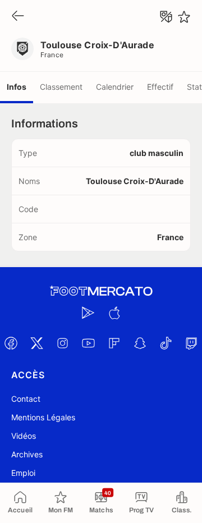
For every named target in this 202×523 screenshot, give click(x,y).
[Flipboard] (113, 342)
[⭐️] (184, 17)
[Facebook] (10, 342)
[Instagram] (62, 342)
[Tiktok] (165, 342)
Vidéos (23, 436)
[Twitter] (36, 342)
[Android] (88, 312)
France (52, 55)
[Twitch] (191, 342)
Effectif (160, 86)
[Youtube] (88, 342)
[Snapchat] (139, 342)
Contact (25, 398)
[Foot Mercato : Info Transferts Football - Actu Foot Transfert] (101, 291)
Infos (16, 86)
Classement (61, 86)
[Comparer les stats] (166, 17)
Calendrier (115, 86)
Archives (27, 454)
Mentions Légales (43, 417)
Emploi (23, 473)
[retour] (18, 16)
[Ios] (113, 312)
